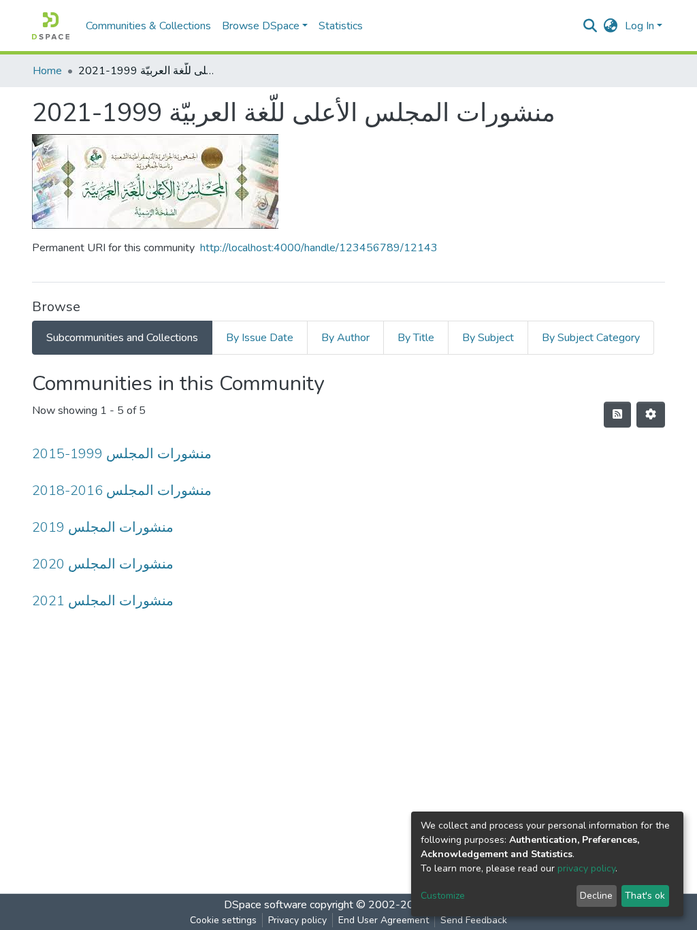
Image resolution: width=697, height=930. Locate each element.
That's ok (645, 895)
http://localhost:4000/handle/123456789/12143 (319, 247)
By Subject (488, 337)
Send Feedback (473, 920)
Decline (596, 895)
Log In (639, 25)
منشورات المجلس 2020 (103, 564)
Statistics (341, 25)
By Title (416, 337)
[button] (611, 26)
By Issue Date (259, 337)
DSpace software (265, 904)
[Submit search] (590, 26)
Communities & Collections (148, 25)
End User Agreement (383, 920)
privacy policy (586, 868)
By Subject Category (591, 337)
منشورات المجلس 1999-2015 (122, 454)
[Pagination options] (650, 415)
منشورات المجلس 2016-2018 (122, 490)
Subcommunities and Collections (122, 337)
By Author (345, 337)
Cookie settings (223, 920)
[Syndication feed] (617, 415)
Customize (443, 895)
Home (47, 70)
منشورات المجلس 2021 (103, 601)
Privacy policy (297, 920)
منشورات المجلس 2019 (103, 527)
